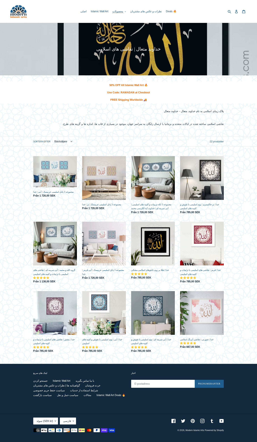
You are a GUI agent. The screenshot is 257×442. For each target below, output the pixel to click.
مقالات (87, 395)
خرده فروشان (92, 385)
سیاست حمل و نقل (67, 395)
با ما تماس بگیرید (85, 380)
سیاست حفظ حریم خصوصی (49, 390)
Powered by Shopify (214, 430)
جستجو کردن (40, 380)
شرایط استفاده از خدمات (84, 390)
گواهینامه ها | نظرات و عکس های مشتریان (56, 385)
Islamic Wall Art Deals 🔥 (111, 395)
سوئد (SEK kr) (45, 420)
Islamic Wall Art (61, 380)
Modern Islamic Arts (194, 430)
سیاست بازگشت (42, 395)
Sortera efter (42, 141)
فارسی (67, 420)
